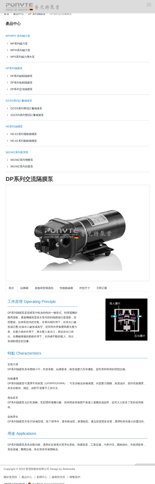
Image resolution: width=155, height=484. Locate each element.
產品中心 (18, 13)
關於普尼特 (10, 477)
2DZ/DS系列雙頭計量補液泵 (27, 114)
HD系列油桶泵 (14, 126)
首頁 (6, 13)
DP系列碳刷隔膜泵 (21, 75)
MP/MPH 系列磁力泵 (18, 35)
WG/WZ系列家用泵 (17, 152)
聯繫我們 (75, 477)
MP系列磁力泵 (19, 43)
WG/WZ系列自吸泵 (21, 166)
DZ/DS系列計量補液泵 (19, 100)
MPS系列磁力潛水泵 (22, 56)
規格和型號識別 (44, 287)
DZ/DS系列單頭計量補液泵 (26, 108)
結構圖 (24, 287)
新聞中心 (42, 477)
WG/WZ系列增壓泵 (21, 159)
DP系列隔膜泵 (14, 68)
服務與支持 (58, 477)
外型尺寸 (84, 287)
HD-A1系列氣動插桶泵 (23, 140)
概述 (11, 287)
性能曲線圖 (66, 287)
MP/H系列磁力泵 (20, 50)
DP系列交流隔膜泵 (21, 89)
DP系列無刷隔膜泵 (21, 82)
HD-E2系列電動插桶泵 (23, 134)
